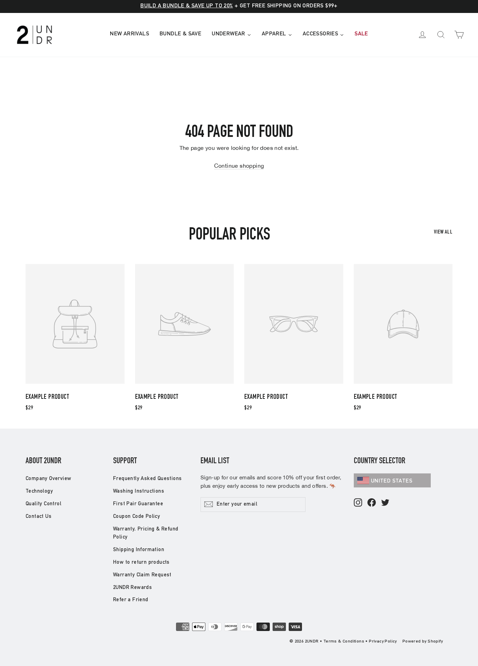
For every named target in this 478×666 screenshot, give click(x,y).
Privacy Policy (383, 641)
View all (443, 232)
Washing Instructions (138, 491)
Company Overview (48, 478)
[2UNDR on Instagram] (358, 503)
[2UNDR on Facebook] (371, 503)
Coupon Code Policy (136, 516)
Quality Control (43, 504)
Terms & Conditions (343, 641)
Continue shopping (239, 165)
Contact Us (38, 516)
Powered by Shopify (422, 641)
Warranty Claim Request (142, 575)
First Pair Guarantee (138, 504)
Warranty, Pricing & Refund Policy (145, 533)
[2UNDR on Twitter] (385, 503)
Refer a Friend (130, 600)
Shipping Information (138, 550)
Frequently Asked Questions (147, 478)
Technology (39, 491)
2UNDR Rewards (132, 587)
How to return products (141, 562)
